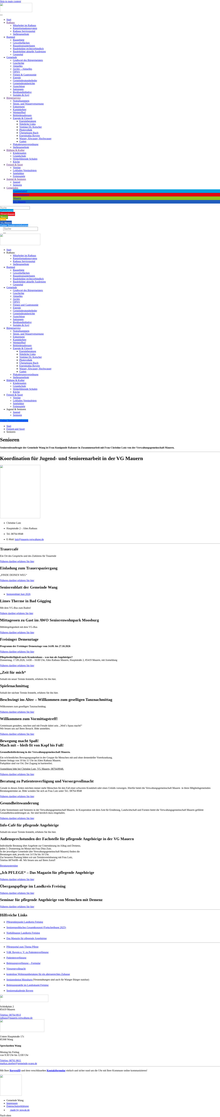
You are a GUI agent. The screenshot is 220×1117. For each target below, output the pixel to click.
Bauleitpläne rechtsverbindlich (28, 48)
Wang (3, 220)
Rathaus (10, 22)
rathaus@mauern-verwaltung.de (16, 1017)
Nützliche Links (27, 124)
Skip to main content (10, 1)
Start (8, 19)
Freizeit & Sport (14, 164)
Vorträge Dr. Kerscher (30, 127)
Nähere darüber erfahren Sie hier (16, 613)
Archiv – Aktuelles (22, 69)
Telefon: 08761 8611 (10, 1060)
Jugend (16, 182)
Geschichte (18, 63)
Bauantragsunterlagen (24, 45)
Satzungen (18, 89)
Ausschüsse (19, 86)
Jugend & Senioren (16, 179)
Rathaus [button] (10, 252)
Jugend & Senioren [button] (16, 409)
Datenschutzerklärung (17, 1106)
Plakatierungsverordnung (25, 144)
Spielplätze (18, 173)
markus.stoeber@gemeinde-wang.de (18, 1063)
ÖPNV (16, 71)
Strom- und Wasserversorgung (28, 103)
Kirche (16, 161)
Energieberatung (27, 121)
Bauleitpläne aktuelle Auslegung (29, 51)
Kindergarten (19, 153)
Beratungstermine (9, 865)
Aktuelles (18, 66)
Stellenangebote (21, 34)
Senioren (17, 185)
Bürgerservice (13, 98)
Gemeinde (11, 57)
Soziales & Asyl (21, 95)
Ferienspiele (19, 176)
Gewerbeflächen (21, 42)
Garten (22, 141)
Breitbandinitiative (22, 92)
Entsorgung (19, 106)
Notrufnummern (21, 100)
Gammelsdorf (20, 191)
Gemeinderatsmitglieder (25, 80)
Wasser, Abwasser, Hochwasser (35, 138)
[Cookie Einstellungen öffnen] (7, 1113)
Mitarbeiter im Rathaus (24, 25)
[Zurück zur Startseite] (16, 11)
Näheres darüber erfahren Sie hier (17, 561)
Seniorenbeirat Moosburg (19, 979)
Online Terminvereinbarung (14, 225)
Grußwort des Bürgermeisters (28, 60)
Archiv (16, 299)
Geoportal (18, 54)
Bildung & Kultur (15, 150)
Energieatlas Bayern (29, 135)
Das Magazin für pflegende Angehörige (26, 938)
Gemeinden (12, 187)
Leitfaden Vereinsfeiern (25, 170)
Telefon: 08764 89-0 (10, 1015)
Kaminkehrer (19, 109)
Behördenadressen (22, 115)
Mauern (17, 198)
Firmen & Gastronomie (24, 74)
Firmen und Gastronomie (25, 304)
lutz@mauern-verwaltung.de (29, 539)
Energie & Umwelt (22, 118)
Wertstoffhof (19, 112)
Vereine (17, 167)
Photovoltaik (25, 129)
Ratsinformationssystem (25, 28)
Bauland (10, 37)
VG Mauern (19, 201)
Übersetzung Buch (28, 132)
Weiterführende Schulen (25, 158)
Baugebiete (18, 40)
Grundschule (19, 156)
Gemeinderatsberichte (24, 83)
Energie (17, 77)
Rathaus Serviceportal (24, 31)
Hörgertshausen (21, 194)
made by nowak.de (20, 1110)
